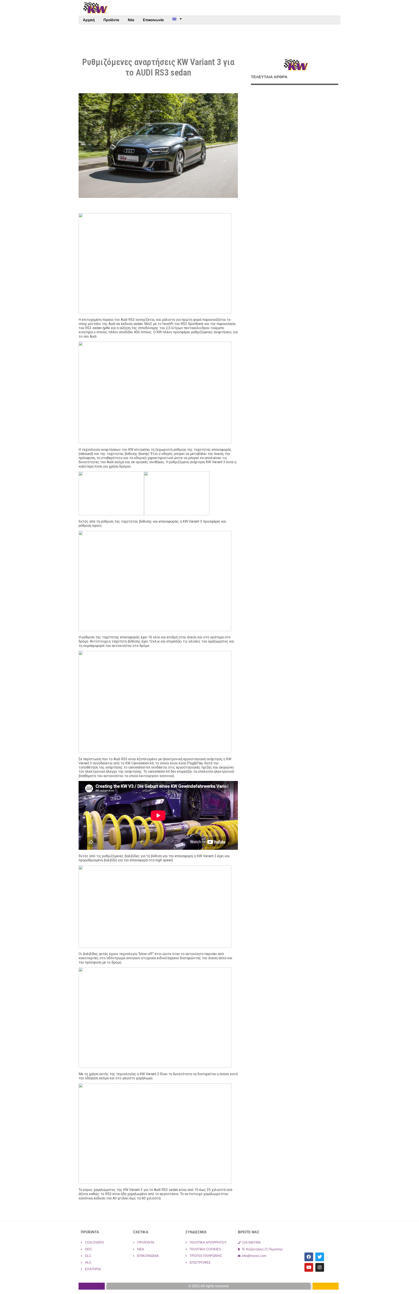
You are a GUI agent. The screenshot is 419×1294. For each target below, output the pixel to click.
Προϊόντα (111, 20)
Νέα (131, 20)
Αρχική (89, 20)
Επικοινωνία (153, 20)
